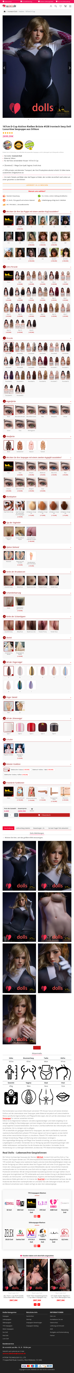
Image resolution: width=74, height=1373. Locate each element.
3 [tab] (34, 120)
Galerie (37, 1048)
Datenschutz (54, 1322)
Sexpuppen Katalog (32, 1326)
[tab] (8, 828)
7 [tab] (46, 120)
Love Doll (6, 1339)
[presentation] (35, 1216)
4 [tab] (37, 120)
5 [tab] (40, 120)
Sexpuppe (6, 1316)
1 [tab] (28, 120)
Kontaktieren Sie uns (56, 1319)
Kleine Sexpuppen (8, 1329)
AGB (51, 1329)
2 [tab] (31, 120)
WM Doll (40, 1157)
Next (69, 68)
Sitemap (28, 1319)
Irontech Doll (12, 11)
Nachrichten (30, 1316)
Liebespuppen (7, 1319)
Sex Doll (5, 1332)
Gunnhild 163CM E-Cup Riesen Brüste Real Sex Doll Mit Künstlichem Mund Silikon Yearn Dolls (37, 1296)
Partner (52, 1335)
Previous (4, 68)
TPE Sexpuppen (7, 1326)
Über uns (53, 1316)
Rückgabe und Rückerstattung (59, 1332)
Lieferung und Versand (57, 1326)
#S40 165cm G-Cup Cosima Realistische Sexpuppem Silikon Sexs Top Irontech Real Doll (60, 1296)
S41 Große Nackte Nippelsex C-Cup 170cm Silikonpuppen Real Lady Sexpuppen (13, 1296)
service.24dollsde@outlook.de (14, 1353)
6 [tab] (43, 120)
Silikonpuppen (7, 1322)
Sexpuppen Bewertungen (34, 1322)
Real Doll (41, 1179)
